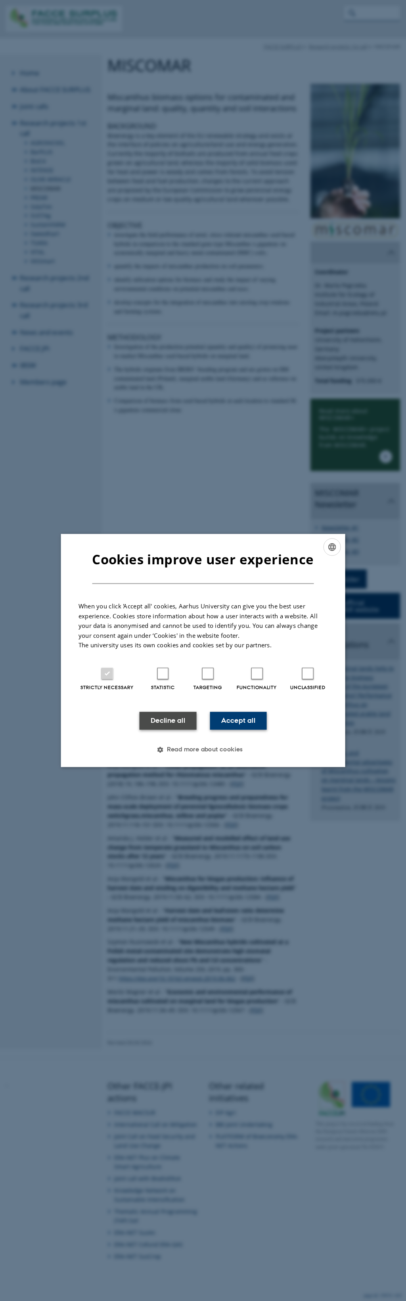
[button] (203, 750)
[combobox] (332, 547)
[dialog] (203, 650)
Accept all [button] (238, 720)
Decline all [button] (168, 720)
